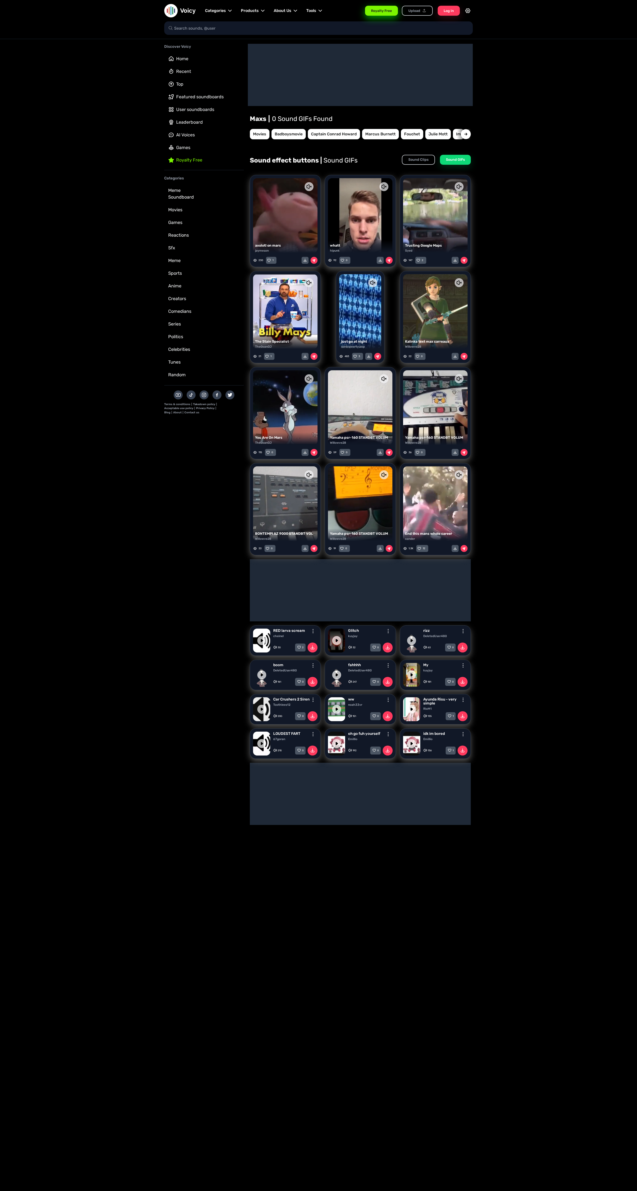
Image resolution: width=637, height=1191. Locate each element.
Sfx (171, 248)
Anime (174, 286)
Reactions (178, 235)
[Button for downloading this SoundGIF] (305, 260)
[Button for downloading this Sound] (313, 647)
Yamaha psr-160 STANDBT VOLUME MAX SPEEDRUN (374, 437)
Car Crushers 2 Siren (291, 699)
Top (179, 84)
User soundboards (195, 109)
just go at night (354, 341)
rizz (426, 631)
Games (183, 147)
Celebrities (179, 349)
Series (174, 324)
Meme (174, 260)
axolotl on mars (268, 245)
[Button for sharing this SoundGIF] (314, 260)
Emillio (352, 739)
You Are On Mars (268, 437)
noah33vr (355, 704)
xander (410, 539)
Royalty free (189, 160)
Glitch (353, 631)
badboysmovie (289, 134)
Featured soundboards (200, 97)
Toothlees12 (281, 704)
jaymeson (262, 250)
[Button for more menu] (313, 631)
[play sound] (261, 640)
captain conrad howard (334, 134)
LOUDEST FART (286, 734)
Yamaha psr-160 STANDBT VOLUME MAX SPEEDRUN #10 (377, 534)
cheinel (278, 636)
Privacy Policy (205, 408)
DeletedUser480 (435, 636)
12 (424, 548)
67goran (279, 739)
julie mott (438, 134)
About (177, 412)
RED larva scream (289, 631)
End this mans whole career (428, 534)
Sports (175, 273)
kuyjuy (353, 636)
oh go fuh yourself (364, 734)
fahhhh (354, 665)
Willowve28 (413, 346)
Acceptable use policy (178, 408)
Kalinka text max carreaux (427, 341)
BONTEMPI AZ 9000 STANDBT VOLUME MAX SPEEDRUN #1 (304, 534)
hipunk (335, 250)
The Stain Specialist (272, 341)
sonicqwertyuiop (353, 346)
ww (351, 699)
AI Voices (185, 135)
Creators (177, 298)
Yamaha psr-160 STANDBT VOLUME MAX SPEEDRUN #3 (452, 437)
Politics (175, 336)
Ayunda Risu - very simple (440, 701)
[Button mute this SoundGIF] (309, 186)
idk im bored (434, 734)
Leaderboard (189, 122)
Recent (183, 71)
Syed (408, 250)
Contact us (191, 412)
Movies (175, 210)
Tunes (174, 362)
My (425, 665)
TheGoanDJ (263, 346)
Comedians (179, 311)
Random (177, 375)
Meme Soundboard (181, 194)
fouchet (412, 134)
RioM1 (427, 708)
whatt (335, 245)
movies (259, 134)
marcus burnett (380, 134)
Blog (167, 412)
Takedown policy (204, 404)
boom (278, 665)
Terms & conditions (177, 404)
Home (182, 58)
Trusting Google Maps (423, 245)
